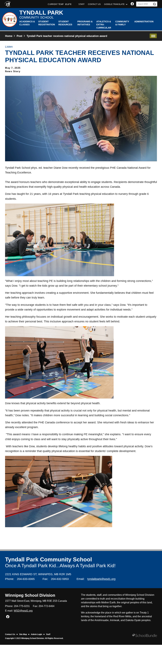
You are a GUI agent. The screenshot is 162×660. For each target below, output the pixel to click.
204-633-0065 (26, 579)
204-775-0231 (22, 606)
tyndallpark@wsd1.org (101, 579)
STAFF (81, 4)
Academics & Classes (27, 23)
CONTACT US (94, 4)
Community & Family (122, 23)
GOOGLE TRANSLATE (114, 4)
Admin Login (36, 634)
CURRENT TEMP (60, 4)
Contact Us (10, 634)
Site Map (23, 634)
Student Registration (46, 23)
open (153, 36)
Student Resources (65, 23)
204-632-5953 (60, 579)
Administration (143, 21)
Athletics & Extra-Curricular (103, 24)
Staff (48, 634)
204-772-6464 (46, 606)
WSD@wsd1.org (23, 610)
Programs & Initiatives (85, 23)
